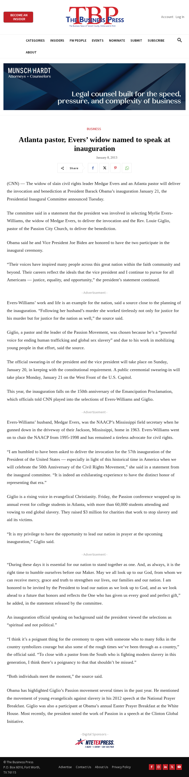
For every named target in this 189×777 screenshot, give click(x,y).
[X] (104, 168)
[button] (179, 40)
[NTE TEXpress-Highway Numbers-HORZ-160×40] (94, 743)
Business (94, 129)
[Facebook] (93, 168)
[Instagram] (158, 767)
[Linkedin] (165, 767)
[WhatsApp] (127, 168)
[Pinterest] (115, 168)
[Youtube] (179, 767)
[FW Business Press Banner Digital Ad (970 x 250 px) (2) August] (94, 86)
